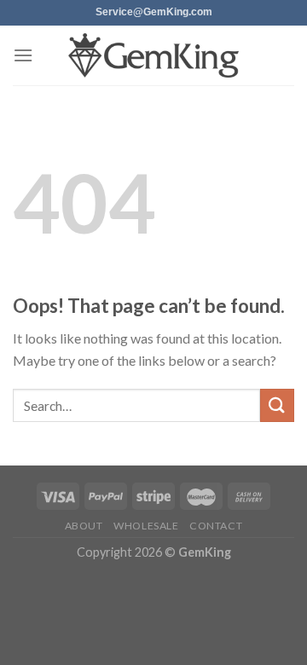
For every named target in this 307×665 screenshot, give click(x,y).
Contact (215, 525)
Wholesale (146, 525)
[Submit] (277, 405)
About (84, 525)
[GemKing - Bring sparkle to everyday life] (153, 55)
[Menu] (23, 55)
